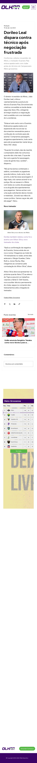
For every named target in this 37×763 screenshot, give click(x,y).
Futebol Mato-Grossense (12, 297)
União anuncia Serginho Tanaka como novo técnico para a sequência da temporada (18, 341)
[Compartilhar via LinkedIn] (14, 304)
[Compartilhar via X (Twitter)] (10, 304)
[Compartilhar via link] (19, 304)
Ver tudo (30, 314)
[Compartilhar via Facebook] (5, 304)
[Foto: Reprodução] (18, 327)
